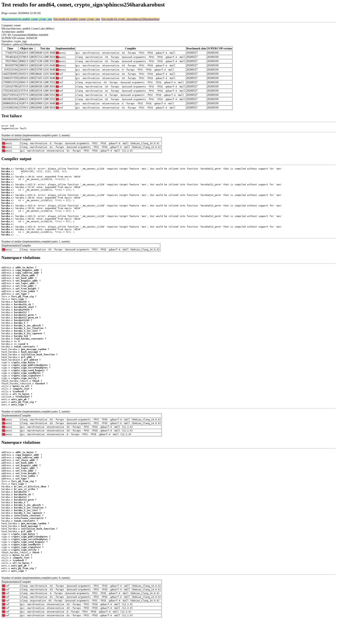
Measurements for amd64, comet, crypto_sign (27, 19)
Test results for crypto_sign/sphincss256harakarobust (130, 19)
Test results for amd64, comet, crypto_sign (76, 19)
